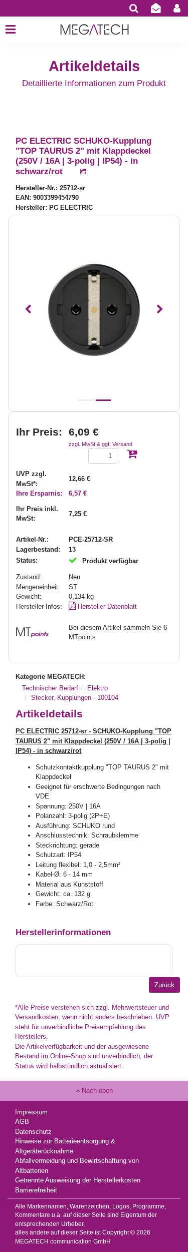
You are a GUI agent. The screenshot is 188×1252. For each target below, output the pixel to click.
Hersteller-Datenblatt (106, 606)
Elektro (97, 688)
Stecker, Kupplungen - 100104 (74, 697)
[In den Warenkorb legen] (132, 455)
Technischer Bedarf (50, 688)
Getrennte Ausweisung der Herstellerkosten (77, 1180)
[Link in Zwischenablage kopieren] (78, 172)
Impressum (31, 1112)
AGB (22, 1121)
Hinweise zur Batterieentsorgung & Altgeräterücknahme (65, 1146)
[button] (28, 310)
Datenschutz (33, 1131)
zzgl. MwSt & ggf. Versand (100, 444)
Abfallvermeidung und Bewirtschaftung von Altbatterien (77, 1165)
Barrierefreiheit (36, 1190)
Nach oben (96, 1090)
